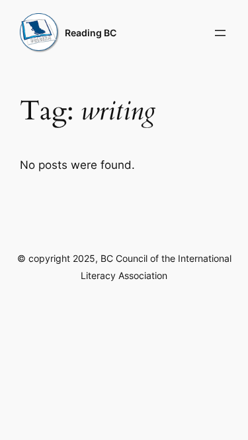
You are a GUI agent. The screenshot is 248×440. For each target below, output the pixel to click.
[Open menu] (220, 33)
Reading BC (90, 32)
